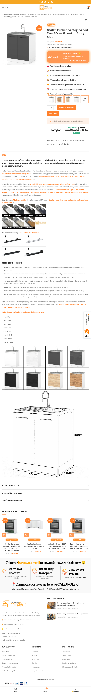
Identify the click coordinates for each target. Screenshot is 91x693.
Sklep (14, 14)
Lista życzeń (66, 659)
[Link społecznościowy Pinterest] (45, 2)
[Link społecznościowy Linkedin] (48, 2)
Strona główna (6, 14)
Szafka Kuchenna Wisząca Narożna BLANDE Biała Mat (34, 546)
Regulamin (5, 651)
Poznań (25, 589)
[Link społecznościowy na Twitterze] (42, 2)
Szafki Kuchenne (39, 14)
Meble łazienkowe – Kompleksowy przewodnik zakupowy (71, 604)
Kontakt (35, 655)
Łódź (48, 589)
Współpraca (36, 659)
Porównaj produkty (69, 663)
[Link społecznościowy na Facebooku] (39, 2)
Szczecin (55, 589)
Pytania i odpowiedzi (9, 667)
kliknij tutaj (82, 577)
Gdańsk (41, 589)
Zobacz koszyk (67, 655)
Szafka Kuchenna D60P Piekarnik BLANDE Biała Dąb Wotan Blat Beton (79, 546)
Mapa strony (36, 667)
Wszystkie (74, 589)
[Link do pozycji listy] (23, 633)
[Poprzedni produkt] (84, 20)
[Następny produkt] (88, 20)
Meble (19, 14)
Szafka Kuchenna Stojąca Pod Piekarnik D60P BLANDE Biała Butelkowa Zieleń (11, 547)
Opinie (34, 663)
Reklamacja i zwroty (8, 659)
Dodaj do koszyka (66, 108)
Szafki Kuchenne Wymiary (54, 14)
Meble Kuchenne (27, 14)
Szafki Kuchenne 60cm (71, 14)
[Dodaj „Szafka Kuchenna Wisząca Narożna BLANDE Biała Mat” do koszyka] (26, 535)
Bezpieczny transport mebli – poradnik (72, 614)
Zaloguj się (66, 651)
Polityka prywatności (9, 655)
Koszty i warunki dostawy (10, 663)
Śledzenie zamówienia (69, 667)
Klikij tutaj (82, 89)
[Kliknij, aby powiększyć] (5, 62)
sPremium (51, 25)
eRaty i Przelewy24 (8, 671)
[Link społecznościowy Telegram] (51, 2)
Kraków (33, 589)
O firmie (35, 651)
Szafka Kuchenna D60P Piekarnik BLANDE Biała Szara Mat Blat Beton (56, 546)
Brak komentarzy (72, 608)
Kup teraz (53, 113)
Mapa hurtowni (37, 671)
